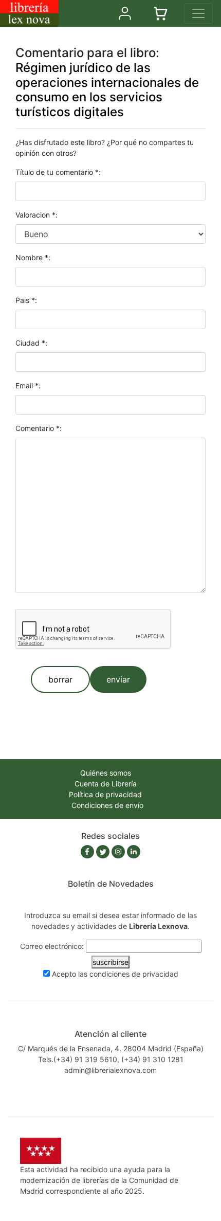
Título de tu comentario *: (58, 172)
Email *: (28, 385)
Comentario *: (38, 428)
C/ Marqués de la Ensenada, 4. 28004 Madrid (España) (111, 1048)
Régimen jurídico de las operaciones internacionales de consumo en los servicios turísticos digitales (107, 89)
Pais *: (26, 300)
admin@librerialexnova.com (110, 1070)
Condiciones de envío (107, 805)
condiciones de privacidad (133, 973)
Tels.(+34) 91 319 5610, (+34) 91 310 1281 (110, 1059)
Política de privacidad (105, 794)
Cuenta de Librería (106, 783)
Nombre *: (32, 257)
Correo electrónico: (52, 946)
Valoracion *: (36, 214)
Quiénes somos (105, 772)
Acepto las (115, 973)
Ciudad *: (31, 342)
